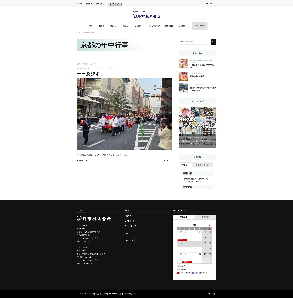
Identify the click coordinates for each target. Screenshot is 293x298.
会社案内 (89, 4)
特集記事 (210, 60)
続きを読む (81, 160)
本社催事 (203, 60)
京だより (112, 68)
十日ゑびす (88, 73)
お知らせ (101, 26)
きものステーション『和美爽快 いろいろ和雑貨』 (197, 142)
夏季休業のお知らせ (198, 76)
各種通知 (199, 73)
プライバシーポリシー (133, 226)
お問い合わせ (115, 4)
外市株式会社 (95, 294)
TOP (80, 4)
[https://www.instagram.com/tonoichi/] (132, 240)
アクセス (99, 4)
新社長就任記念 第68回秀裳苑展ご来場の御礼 (203, 89)
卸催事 (198, 60)
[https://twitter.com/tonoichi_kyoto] (127, 240)
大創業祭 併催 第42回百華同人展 (202, 66)
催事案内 (192, 60)
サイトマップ (129, 221)
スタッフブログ (154, 26)
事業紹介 (113, 26)
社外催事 (192, 62)
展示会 (125, 26)
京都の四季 (169, 26)
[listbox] (197, 127)
